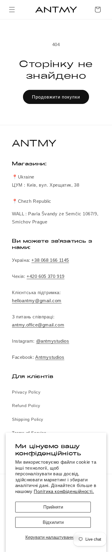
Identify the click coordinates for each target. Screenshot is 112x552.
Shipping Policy (27, 419)
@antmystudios (52, 341)
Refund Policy (26, 405)
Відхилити (53, 522)
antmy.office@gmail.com (38, 324)
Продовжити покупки (56, 96)
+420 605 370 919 (46, 276)
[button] (12, 9)
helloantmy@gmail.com (37, 300)
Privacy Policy (26, 392)
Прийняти (53, 506)
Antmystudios (49, 357)
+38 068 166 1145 (50, 260)
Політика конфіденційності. (64, 491)
